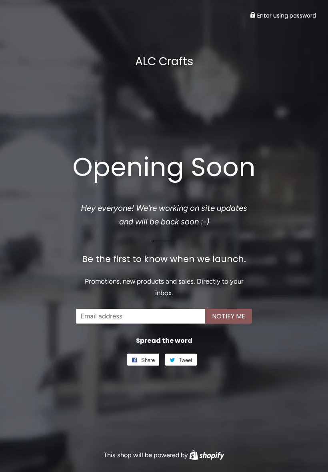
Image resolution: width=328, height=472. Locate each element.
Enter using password (286, 16)
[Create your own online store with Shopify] (206, 455)
